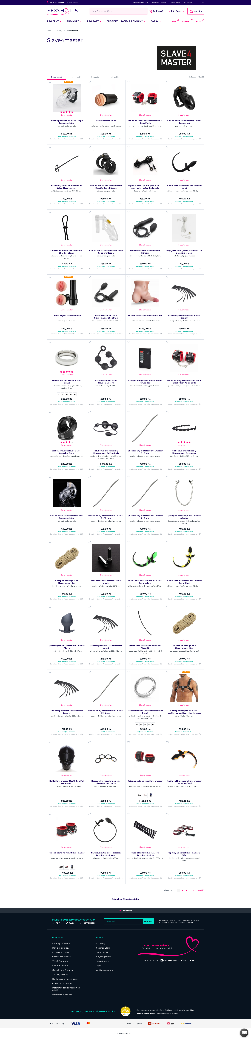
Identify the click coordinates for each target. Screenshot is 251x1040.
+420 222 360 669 (57, 3)
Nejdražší (95, 77)
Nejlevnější (76, 77)
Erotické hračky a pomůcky (124, 21)
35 (58, 394)
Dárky (154, 21)
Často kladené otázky (62, 970)
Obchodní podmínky (62, 983)
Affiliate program (104, 970)
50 (71, 394)
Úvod (49, 31)
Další (200, 890)
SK (197, 3)
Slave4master (103, 961)
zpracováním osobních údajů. (181, 922)
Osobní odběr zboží (61, 956)
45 (67, 394)
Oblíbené (157, 11)
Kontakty (188, 3)
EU (203, 3)
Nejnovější (114, 77)
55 (75, 394)
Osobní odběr (175, 3)
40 (63, 394)
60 (153, 724)
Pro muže (73, 21)
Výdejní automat (60, 961)
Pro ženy (53, 21)
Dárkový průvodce (61, 943)
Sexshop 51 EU (103, 952)
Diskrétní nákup (60, 965)
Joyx (98, 965)
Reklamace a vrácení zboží (65, 979)
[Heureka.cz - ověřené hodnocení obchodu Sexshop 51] (125, 1016)
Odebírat (148, 921)
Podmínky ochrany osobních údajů (66, 989)
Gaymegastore (103, 956)
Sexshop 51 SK (103, 948)
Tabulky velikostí (60, 974)
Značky (59, 31)
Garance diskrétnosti (140, 3)
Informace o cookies (62, 994)
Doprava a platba (159, 3)
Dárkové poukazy (60, 948)
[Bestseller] (67, 98)
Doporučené (56, 77)
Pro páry (93, 21)
